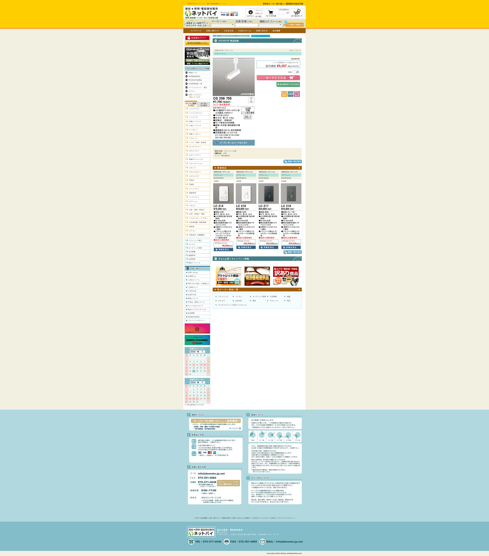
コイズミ (238, 296)
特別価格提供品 (194, 76)
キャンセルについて (195, 306)
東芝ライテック (194, 263)
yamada (238, 301)
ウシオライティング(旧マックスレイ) (232, 305)
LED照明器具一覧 (195, 84)
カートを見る (271, 518)
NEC (289, 301)
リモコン (192, 205)
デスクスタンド (195, 172)
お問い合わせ (193, 272)
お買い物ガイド (214, 518)
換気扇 (191, 226)
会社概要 (191, 313)
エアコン (192, 91)
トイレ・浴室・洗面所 (197, 142)
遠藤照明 (192, 255)
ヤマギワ (221, 301)
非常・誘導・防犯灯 (196, 210)
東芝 (254, 301)
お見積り (247, 518)
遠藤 (288, 296)
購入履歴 (258, 16)
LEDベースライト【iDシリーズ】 (195, 96)
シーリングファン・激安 (198, 87)
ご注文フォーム (194, 280)
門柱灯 (191, 180)
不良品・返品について (196, 302)
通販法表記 (226, 518)
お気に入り (259, 13)
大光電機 (273, 296)
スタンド (192, 168)
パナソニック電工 (195, 240)
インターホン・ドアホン (198, 218)
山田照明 (192, 259)
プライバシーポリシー (196, 320)
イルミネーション (196, 163)
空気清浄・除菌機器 (196, 235)
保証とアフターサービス (197, 309)
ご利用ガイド (193, 287)
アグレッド (274, 301)
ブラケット (193, 138)
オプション (193, 201)
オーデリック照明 (259, 296)
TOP (197, 518)
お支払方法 (192, 295)
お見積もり (192, 276)
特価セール (193, 73)
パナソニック (223, 296)
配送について (193, 298)
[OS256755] (234, 138)
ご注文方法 (192, 291)
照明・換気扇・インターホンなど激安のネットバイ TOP (231, 36)
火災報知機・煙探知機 (197, 222)
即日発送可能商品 (195, 80)
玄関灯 (191, 184)
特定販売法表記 (194, 317)
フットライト (194, 189)
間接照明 (192, 193)
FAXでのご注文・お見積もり (199, 283)
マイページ (259, 10)
